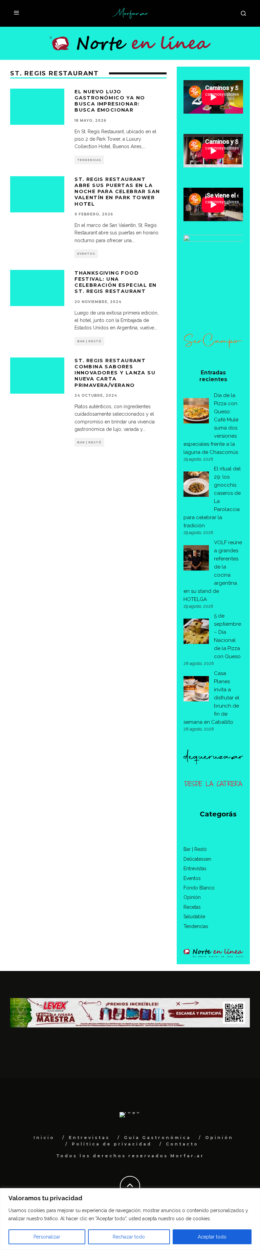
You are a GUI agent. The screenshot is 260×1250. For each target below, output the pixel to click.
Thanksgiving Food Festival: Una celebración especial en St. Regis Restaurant (115, 282)
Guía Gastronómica (157, 1137)
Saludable (194, 916)
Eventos (86, 253)
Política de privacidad (112, 1144)
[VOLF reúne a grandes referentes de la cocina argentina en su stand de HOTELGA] (196, 559)
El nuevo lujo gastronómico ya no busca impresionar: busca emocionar (109, 101)
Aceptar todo (212, 1237)
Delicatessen (197, 859)
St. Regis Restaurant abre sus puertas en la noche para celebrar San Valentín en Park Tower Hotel (117, 191)
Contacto (182, 1144)
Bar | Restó (89, 341)
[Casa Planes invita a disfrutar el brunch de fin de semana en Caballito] (196, 690)
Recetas (192, 907)
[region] (130, 1219)
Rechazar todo (129, 1237)
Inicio (44, 1137)
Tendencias (89, 160)
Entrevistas (195, 868)
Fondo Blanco (199, 887)
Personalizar (47, 1237)
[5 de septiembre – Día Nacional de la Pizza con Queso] (196, 632)
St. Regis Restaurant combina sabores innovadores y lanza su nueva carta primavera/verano (114, 372)
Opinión (192, 897)
